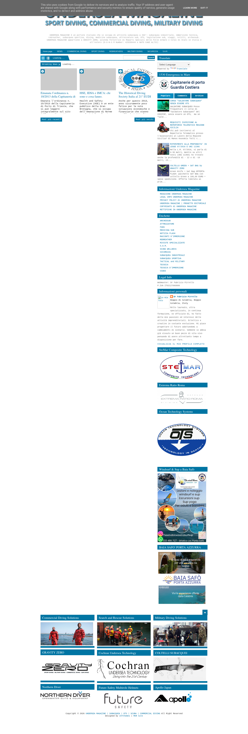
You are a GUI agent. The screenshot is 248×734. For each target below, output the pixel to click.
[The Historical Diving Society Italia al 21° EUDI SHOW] (137, 79)
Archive (199, 96)
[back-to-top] (205, 612)
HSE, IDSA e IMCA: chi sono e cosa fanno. (95, 94)
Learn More (190, 8)
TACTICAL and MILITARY (172, 261)
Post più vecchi (145, 119)
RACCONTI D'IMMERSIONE (172, 236)
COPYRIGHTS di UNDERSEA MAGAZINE (178, 206)
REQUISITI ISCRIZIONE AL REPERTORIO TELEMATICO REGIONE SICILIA (187, 125)
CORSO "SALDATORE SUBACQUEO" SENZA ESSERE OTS (186, 102)
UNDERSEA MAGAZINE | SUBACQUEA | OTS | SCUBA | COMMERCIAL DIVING (123, 713)
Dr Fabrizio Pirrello (185, 297)
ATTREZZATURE (167, 224)
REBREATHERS (116, 51)
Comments (182, 96)
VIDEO (163, 271)
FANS (162, 227)
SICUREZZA (152, 51)
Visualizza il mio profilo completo (180, 344)
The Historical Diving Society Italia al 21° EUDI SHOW (135, 96)
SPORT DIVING (98, 51)
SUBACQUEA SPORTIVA (170, 258)
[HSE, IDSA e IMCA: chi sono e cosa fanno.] (98, 79)
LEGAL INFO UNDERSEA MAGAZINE (176, 197)
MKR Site (138, 716)
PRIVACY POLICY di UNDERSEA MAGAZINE (180, 200)
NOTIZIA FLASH (167, 233)
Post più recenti (51, 119)
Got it (204, 8)
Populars (165, 96)
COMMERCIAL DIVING (77, 51)
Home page (47, 51)
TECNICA (164, 265)
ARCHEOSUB (165, 221)
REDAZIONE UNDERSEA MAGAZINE (176, 194)
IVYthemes (124, 716)
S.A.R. (165, 51)
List (48, 58)
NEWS (59, 51)
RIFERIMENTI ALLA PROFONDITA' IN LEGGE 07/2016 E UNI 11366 (188, 145)
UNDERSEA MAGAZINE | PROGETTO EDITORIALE (183, 203)
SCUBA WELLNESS (168, 249)
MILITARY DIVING (135, 51)
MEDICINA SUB (167, 230)
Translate (182, 69)
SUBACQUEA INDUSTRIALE (172, 255)
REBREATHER (166, 239)
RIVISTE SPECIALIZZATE (172, 243)
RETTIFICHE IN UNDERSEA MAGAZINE (178, 210)
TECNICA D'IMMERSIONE (172, 268)
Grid (43, 58)
